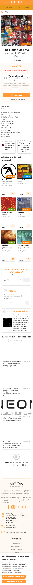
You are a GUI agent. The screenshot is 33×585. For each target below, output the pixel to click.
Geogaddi (5, 214)
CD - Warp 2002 (6, 216)
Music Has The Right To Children (24, 248)
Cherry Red (18, 60)
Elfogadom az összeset (14, 581)
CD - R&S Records (7, 185)
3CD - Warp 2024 (6, 251)
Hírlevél (16, 552)
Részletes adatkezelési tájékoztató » (12, 573)
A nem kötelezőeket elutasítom (14, 577)
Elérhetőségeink (16, 549)
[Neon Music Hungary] (2, 11)
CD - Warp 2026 (22, 183)
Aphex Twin (5, 180)
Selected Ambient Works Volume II (7, 248)
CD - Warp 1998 (22, 251)
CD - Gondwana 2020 (23, 216)
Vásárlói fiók (16, 544)
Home (19, 214)
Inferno (20, 181)
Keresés (26, 280)
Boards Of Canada (23, 180)
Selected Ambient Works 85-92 (7, 182)
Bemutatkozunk (16, 547)
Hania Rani (21, 212)
